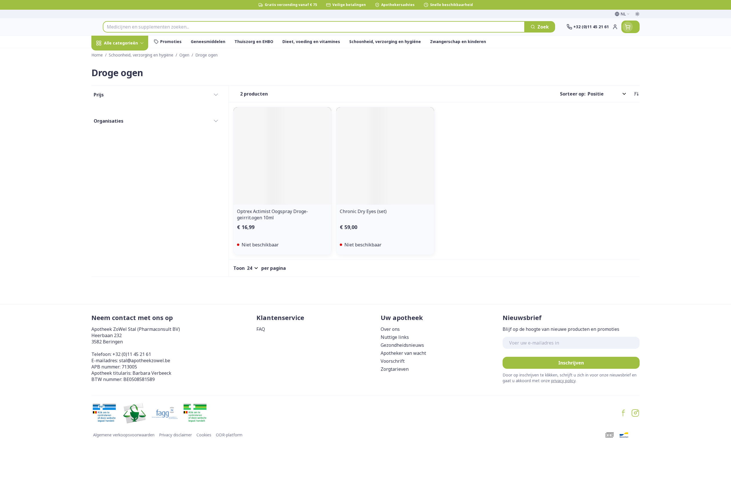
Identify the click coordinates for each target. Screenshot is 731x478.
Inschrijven (571, 363)
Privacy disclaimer (175, 435)
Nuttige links (395, 337)
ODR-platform (229, 435)
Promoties (108, 56)
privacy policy (563, 380)
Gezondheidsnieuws (402, 345)
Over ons (390, 329)
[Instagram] (635, 413)
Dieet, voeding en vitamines (128, 100)
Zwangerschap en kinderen (128, 121)
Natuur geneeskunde (128, 154)
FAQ (260, 329)
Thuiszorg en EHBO (128, 169)
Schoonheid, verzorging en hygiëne (128, 77)
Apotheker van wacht (403, 353)
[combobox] (314, 27)
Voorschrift (393, 361)
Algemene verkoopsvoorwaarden (123, 435)
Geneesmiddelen (128, 201)
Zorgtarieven (395, 369)
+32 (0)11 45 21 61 (132, 354)
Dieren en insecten (128, 185)
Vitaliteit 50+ (128, 138)
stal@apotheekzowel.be (144, 360)
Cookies (203, 435)
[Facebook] (623, 413)
